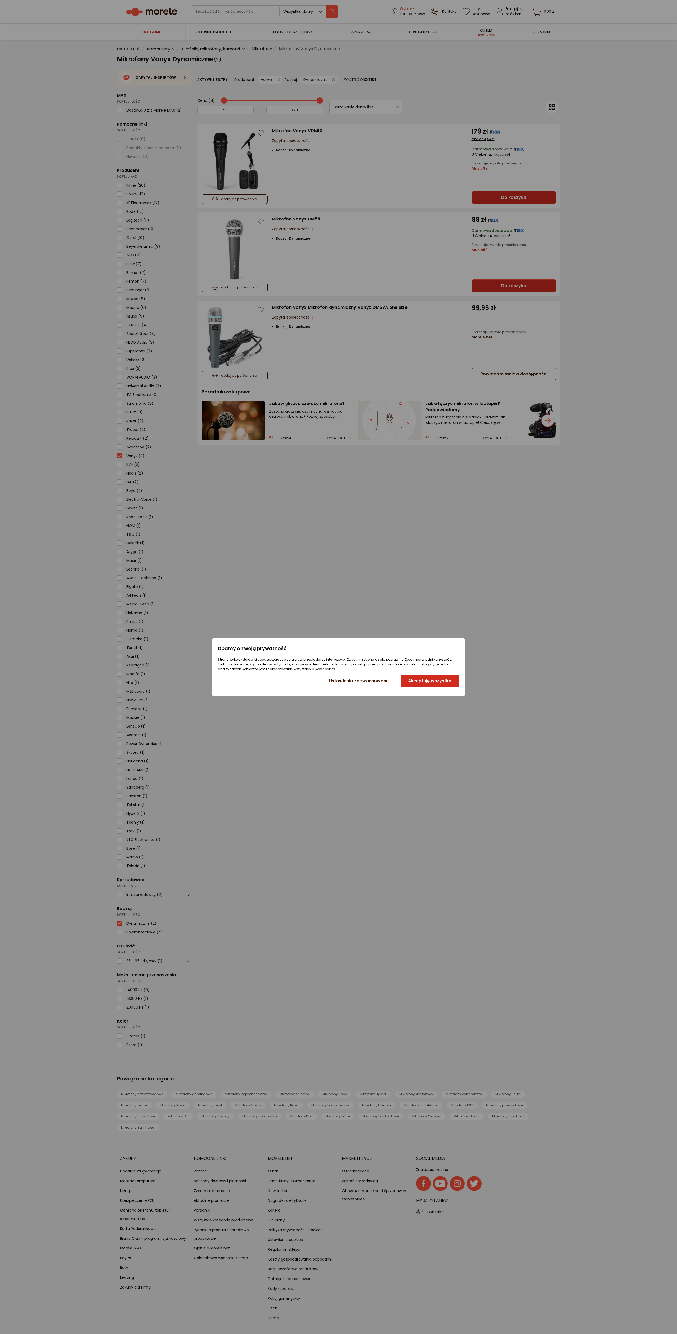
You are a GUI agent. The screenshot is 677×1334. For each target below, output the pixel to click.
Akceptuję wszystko (429, 681)
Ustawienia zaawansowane (359, 681)
